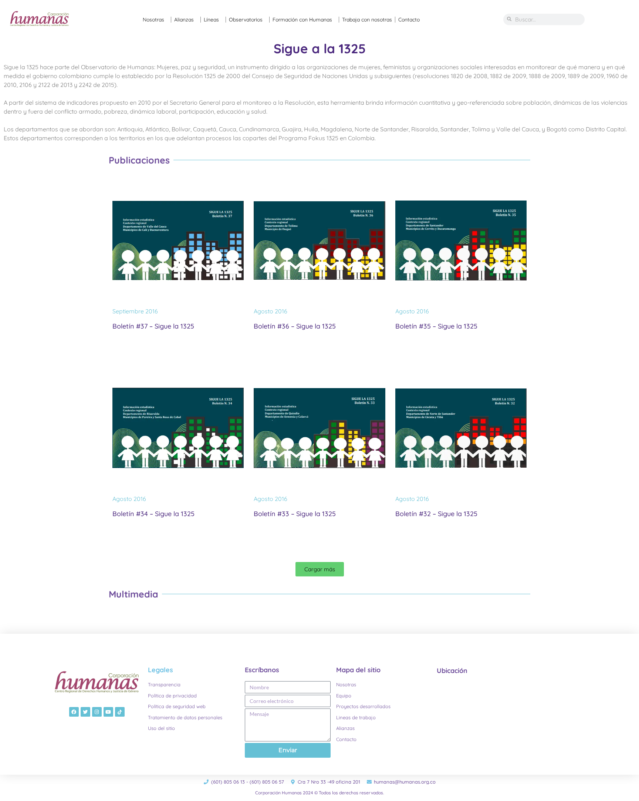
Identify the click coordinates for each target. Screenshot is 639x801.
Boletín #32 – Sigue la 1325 (436, 513)
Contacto (409, 19)
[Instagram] (97, 712)
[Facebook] (74, 712)
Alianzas (184, 19)
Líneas (211, 19)
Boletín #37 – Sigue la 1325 (153, 326)
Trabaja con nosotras (367, 19)
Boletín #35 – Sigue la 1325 (436, 326)
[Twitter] (85, 712)
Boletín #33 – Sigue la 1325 (295, 513)
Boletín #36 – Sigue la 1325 (295, 326)
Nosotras (153, 19)
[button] (319, 569)
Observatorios (246, 19)
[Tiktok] (120, 712)
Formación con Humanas (302, 19)
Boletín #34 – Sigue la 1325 (153, 513)
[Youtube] (108, 712)
